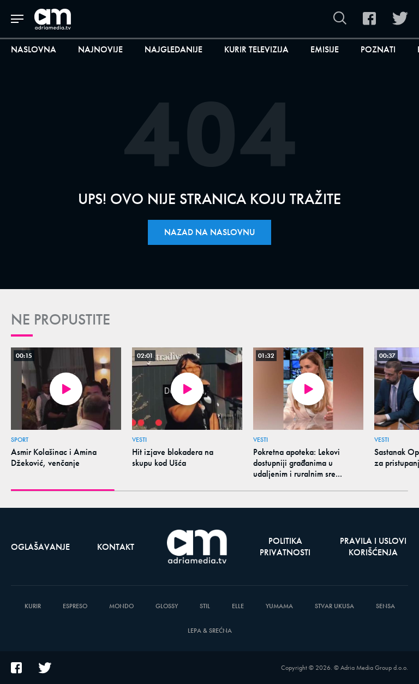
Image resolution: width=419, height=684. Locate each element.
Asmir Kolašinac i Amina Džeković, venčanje (54, 458)
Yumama (279, 606)
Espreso (75, 606)
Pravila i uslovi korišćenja (373, 546)
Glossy (166, 606)
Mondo (121, 606)
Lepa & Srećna (210, 631)
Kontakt (115, 547)
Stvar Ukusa (334, 606)
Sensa (385, 606)
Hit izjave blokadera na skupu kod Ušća (172, 458)
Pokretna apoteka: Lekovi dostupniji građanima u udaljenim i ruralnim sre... (297, 463)
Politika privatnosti (285, 546)
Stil (205, 606)
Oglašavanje (40, 547)
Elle (238, 606)
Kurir (33, 606)
